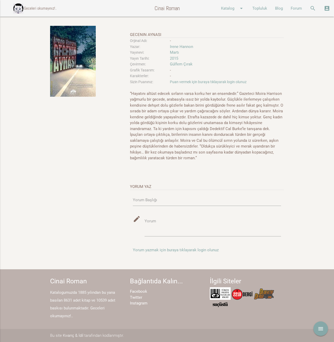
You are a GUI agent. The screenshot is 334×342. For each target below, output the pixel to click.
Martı (174, 52)
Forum (296, 8)
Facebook (138, 291)
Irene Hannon (182, 46)
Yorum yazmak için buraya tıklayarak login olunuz (176, 250)
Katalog (232, 8)
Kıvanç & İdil (73, 335)
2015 (174, 58)
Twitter (136, 297)
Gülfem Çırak (181, 64)
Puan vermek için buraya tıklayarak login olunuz (208, 82)
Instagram (138, 303)
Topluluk (259, 8)
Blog (279, 8)
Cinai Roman (167, 8)
